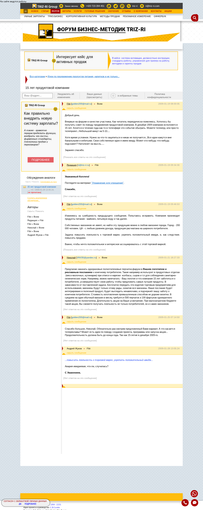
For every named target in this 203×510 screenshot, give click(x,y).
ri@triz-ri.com (152, 6)
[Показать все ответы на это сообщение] (84, 157)
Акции (168, 11)
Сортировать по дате (48, 182)
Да (20, 504)
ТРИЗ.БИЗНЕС (55, 16)
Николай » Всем (35, 227)
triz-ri (135, 6)
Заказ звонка (71, 6)
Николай (71, 257)
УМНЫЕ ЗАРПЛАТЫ (34, 16)
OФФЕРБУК (160, 16)
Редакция (72, 165)
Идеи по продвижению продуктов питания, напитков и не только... (83, 76)
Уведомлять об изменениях (65, 96)
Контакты (156, 11)
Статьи (45, 11)
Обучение (113, 11)
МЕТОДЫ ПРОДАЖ (110, 16)
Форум (55, 11)
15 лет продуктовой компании (41, 187)
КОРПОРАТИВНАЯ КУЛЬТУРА (81, 16)
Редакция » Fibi (35, 220)
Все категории (37, 76)
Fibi (68, 103)
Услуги (78, 11)
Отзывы (126, 11)
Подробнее (30, 504)
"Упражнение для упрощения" (107, 183)
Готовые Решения (95, 11)
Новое (34, 11)
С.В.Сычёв (55, 507)
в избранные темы (128, 95)
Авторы (66, 11)
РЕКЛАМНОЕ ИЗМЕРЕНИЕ (137, 16)
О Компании (141, 11)
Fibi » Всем (33, 216)
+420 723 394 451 (95, 6)
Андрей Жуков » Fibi (38, 235)
